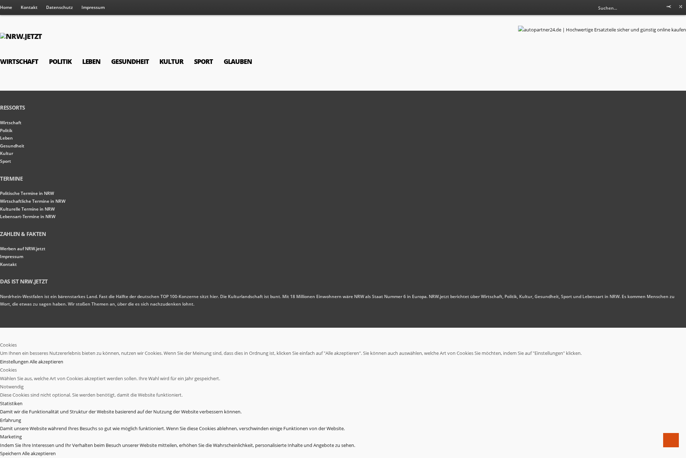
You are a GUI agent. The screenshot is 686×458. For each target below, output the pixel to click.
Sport (203, 61)
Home (6, 7)
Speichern (11, 453)
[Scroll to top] (671, 440)
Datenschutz (59, 7)
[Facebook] (681, 8)
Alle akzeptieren (46, 361)
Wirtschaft (19, 61)
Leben (91, 61)
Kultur (171, 61)
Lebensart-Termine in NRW (27, 216)
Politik (60, 61)
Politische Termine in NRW (27, 193)
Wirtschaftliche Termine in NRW (32, 201)
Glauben (238, 61)
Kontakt (29, 7)
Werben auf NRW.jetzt (22, 249)
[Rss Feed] (669, 8)
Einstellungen (15, 361)
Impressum (93, 7)
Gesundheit (130, 61)
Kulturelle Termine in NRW (27, 209)
